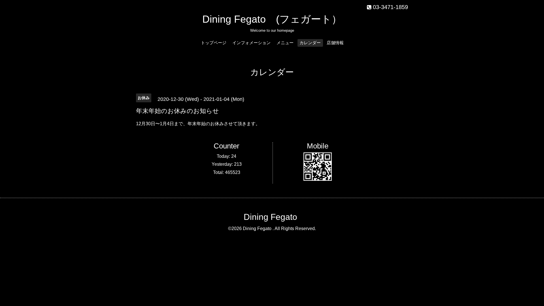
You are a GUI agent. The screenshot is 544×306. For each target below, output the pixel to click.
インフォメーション (251, 42)
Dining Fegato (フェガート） (272, 19)
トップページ (213, 42)
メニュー (285, 42)
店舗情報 (335, 42)
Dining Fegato (270, 217)
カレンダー (310, 42)
